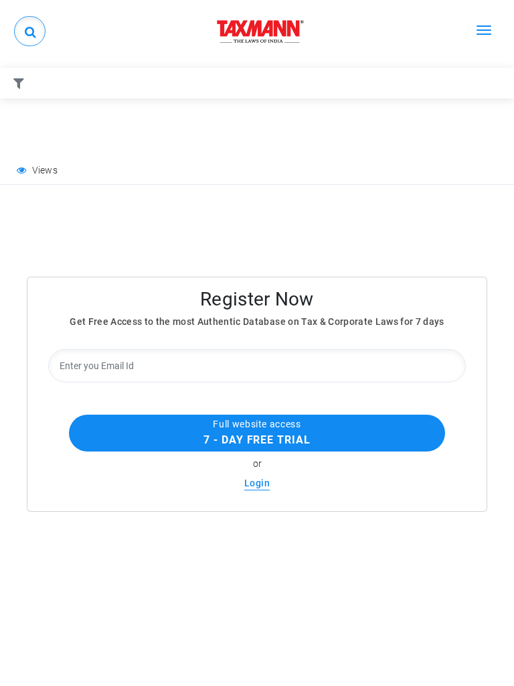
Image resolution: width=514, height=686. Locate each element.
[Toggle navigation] (483, 29)
